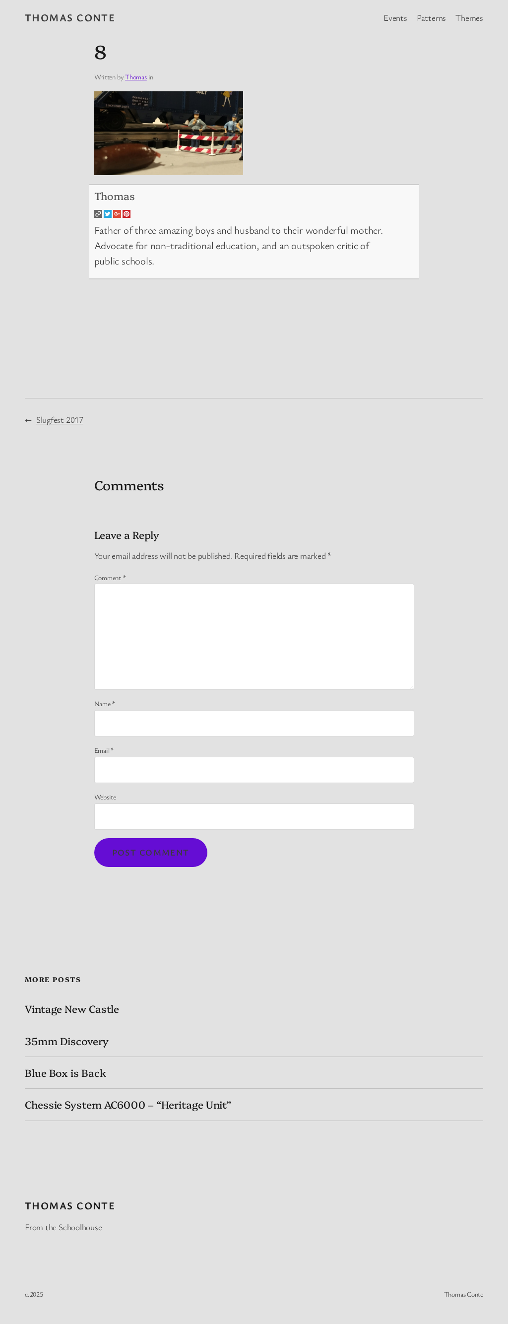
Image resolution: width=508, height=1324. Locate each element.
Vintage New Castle (72, 1008)
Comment (110, 577)
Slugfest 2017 (59, 419)
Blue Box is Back (65, 1072)
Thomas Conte (70, 17)
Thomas (136, 76)
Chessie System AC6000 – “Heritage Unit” (128, 1104)
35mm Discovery (67, 1041)
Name (105, 703)
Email (104, 750)
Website (105, 796)
